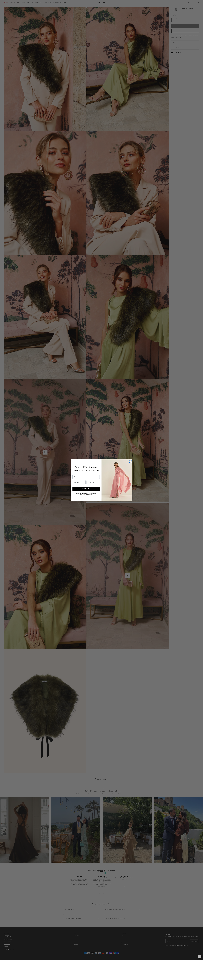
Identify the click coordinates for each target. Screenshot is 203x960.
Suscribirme (86, 489)
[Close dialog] (130, 461)
